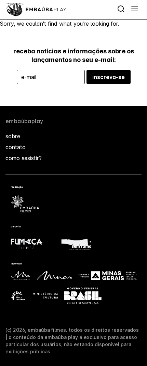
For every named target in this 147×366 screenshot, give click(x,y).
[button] (135, 9)
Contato (15, 147)
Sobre (12, 136)
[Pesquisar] (121, 9)
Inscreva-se (108, 77)
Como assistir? (23, 158)
